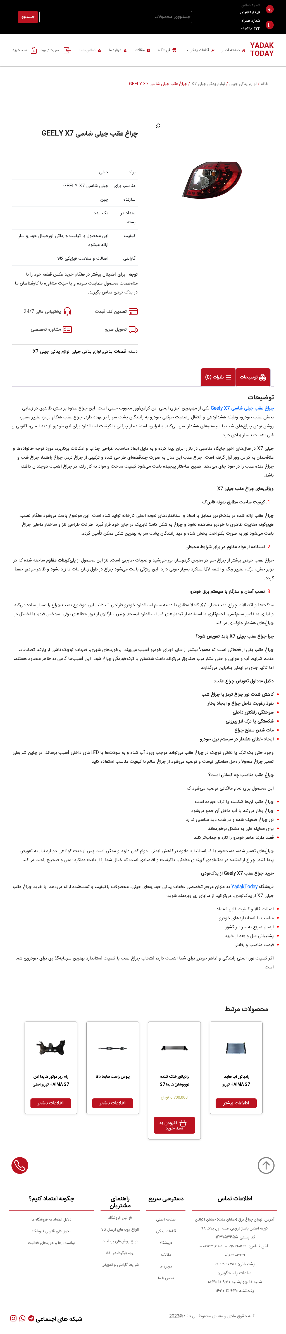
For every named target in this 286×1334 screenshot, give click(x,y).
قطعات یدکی (199, 50)
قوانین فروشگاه (120, 1218)
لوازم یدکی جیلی (243, 84)
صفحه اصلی (230, 50)
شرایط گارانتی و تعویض (120, 1265)
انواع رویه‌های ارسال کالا (120, 1229)
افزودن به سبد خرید (171, 1125)
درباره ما (115, 50)
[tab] (253, 377)
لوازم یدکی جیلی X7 (208, 84)
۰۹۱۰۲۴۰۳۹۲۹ (234, 1255)
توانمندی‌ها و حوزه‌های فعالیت (51, 1243)
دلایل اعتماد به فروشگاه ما (52, 1219)
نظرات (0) (215, 378)
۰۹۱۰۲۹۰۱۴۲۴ (250, 28)
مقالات (140, 50)
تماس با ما (88, 50)
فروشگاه (164, 50)
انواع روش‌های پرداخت (120, 1241)
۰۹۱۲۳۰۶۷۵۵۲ (226, 1264)
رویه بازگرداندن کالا (120, 1253)
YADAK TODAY (262, 50)
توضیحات (249, 378)
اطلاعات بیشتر (236, 1103)
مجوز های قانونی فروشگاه (51, 1231)
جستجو (28, 17)
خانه (264, 84)
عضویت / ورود (50, 50)
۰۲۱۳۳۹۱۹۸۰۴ (250, 13)
